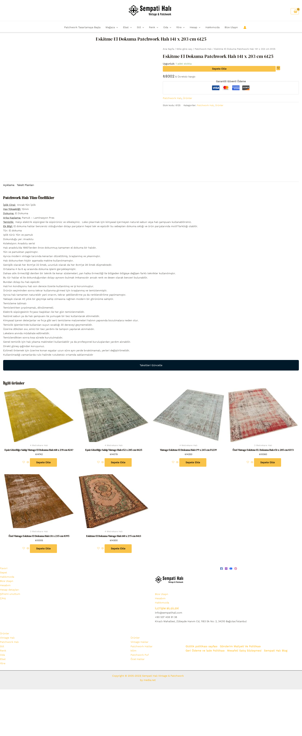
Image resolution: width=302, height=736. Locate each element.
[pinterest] (235, 568)
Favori (3, 568)
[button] (116, 27)
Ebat (126, 27)
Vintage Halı (7, 637)
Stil (139, 27)
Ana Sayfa (168, 49)
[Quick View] (28, 462)
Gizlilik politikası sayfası (202, 646)
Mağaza (110, 27)
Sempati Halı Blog (275, 650)
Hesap (193, 27)
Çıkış (3, 598)
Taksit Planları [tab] (25, 185)
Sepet (3, 572)
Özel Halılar (138, 659)
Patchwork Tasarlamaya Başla (82, 27)
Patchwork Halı (203, 49)
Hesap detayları (9, 589)
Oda (165, 27)
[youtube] (230, 568)
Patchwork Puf (140, 654)
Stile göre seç (184, 49)
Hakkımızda (212, 27)
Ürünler (187, 98)
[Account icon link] (244, 27)
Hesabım (5, 585)
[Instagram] (226, 568)
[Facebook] (221, 568)
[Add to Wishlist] (278, 68)
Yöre (179, 27)
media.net (149, 680)
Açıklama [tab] (8, 185)
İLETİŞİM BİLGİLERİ (167, 608)
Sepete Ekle (219, 68)
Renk (152, 27)
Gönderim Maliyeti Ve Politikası (241, 646)
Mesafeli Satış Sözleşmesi (244, 650)
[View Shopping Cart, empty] (295, 11)
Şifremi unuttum (10, 593)
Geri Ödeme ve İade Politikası (205, 650)
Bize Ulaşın (231, 27)
